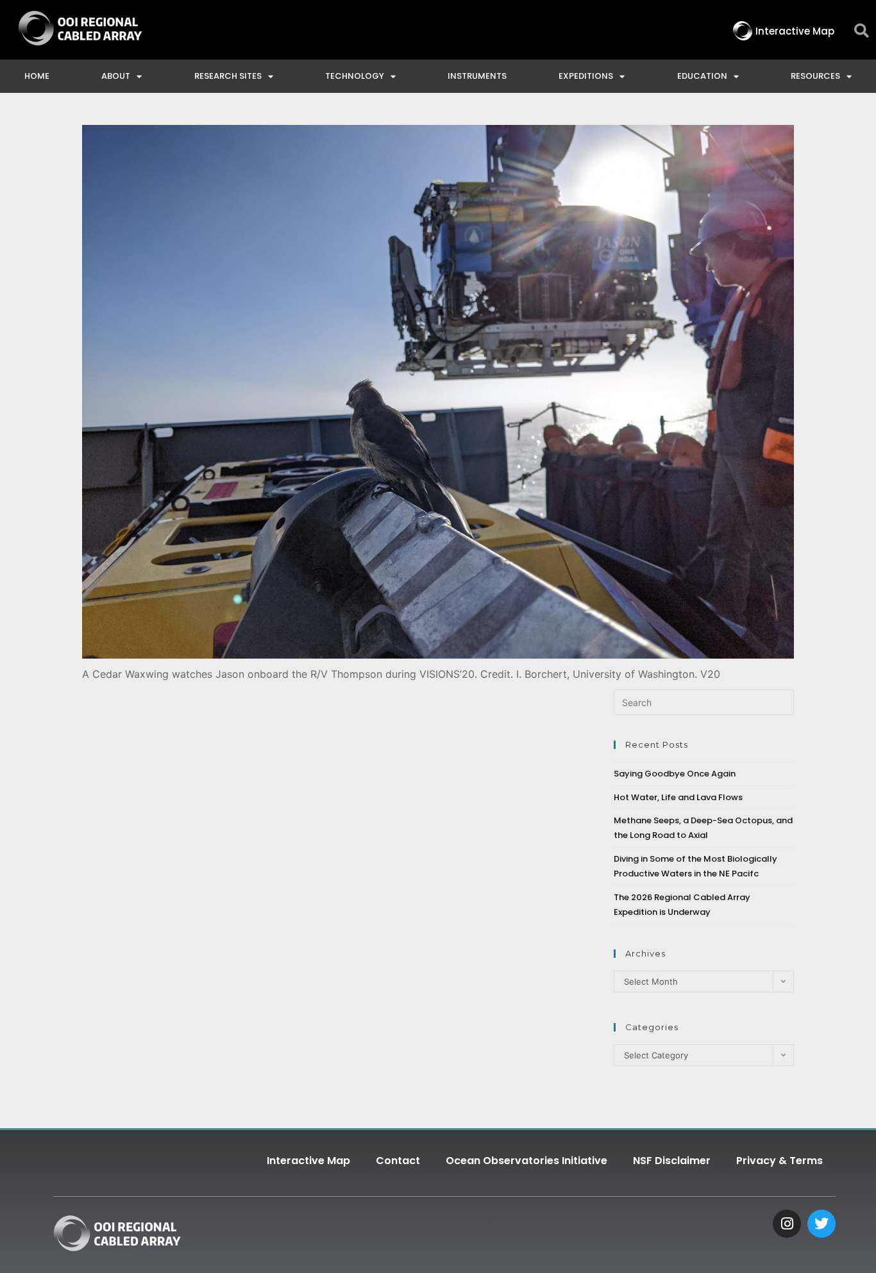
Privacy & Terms (779, 1160)
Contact (398, 1160)
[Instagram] (787, 1224)
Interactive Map (308, 1160)
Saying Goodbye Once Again (675, 774)
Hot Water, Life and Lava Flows (678, 797)
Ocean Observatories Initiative (526, 1160)
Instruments (477, 76)
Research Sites (228, 76)
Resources (815, 76)
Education (702, 76)
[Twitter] (821, 1224)
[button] (861, 31)
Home (36, 76)
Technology (354, 76)
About (115, 76)
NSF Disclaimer (672, 1160)
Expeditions (586, 76)
